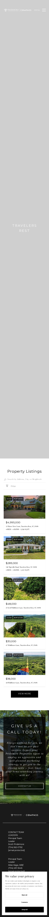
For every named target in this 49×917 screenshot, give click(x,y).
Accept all (24, 909)
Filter (13, 486)
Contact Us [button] (24, 786)
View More (24, 693)
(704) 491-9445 (15, 868)
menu (37, 10)
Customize (24, 902)
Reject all (24, 895)
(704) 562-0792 (15, 847)
